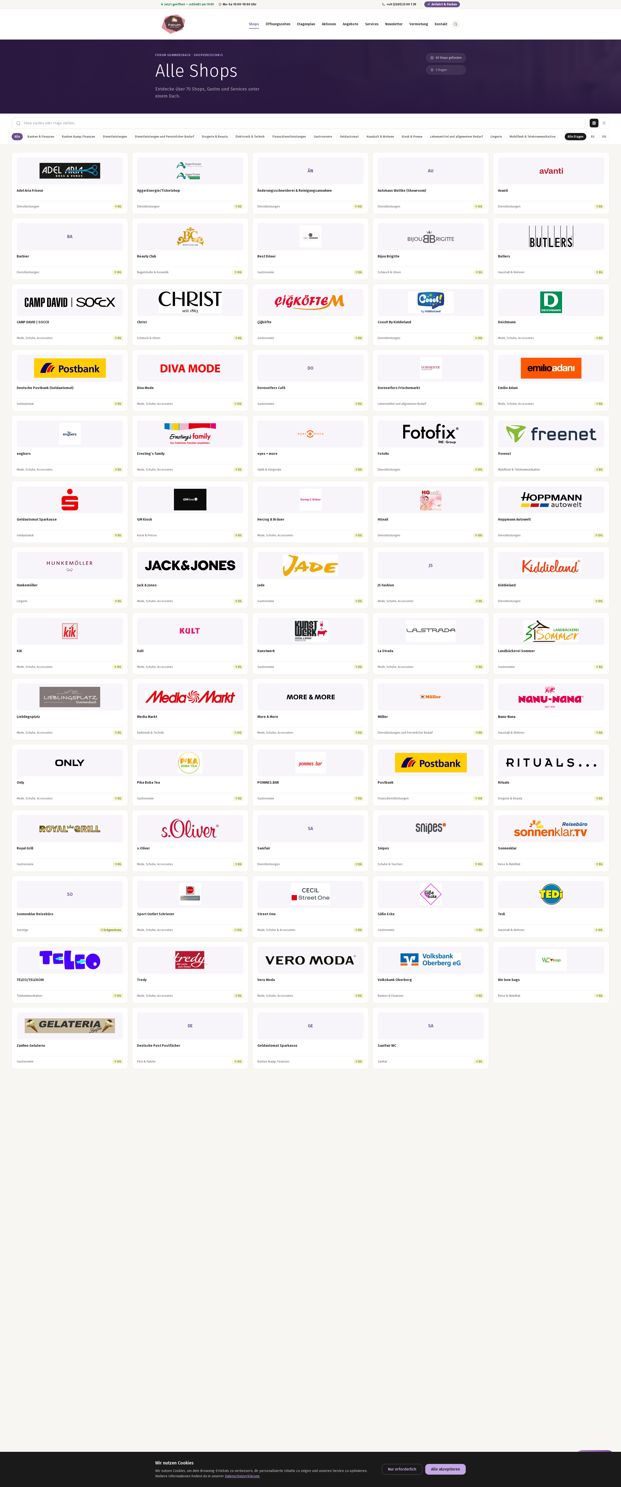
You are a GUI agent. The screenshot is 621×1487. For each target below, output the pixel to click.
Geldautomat (349, 136)
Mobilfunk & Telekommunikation (533, 136)
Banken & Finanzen (40, 136)
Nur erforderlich (402, 1469)
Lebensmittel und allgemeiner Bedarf (456, 136)
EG (592, 136)
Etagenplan (306, 24)
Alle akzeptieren (445, 1469)
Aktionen (329, 24)
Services (371, 24)
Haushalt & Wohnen (380, 136)
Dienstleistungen (115, 136)
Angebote (350, 24)
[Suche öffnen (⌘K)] (455, 24)
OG (604, 136)
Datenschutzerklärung (242, 1476)
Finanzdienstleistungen (289, 136)
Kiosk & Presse (412, 136)
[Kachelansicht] (594, 123)
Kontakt (441, 24)
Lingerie (496, 136)
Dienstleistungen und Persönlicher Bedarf (164, 136)
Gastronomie (323, 136)
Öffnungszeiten (278, 24)
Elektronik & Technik (250, 136)
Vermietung (418, 24)
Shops (254, 24)
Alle (17, 136)
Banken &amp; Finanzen (78, 136)
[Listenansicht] (603, 123)
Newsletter (394, 24)
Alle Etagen (575, 136)
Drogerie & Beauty (215, 136)
